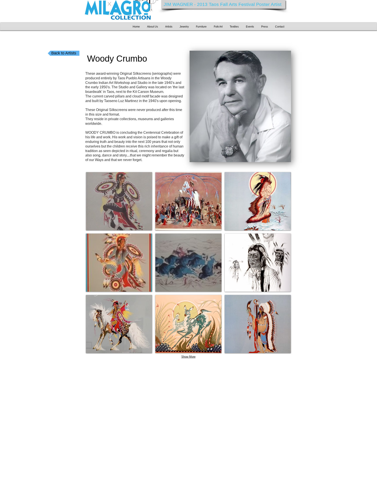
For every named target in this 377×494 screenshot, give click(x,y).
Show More (188, 356)
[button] (119, 201)
